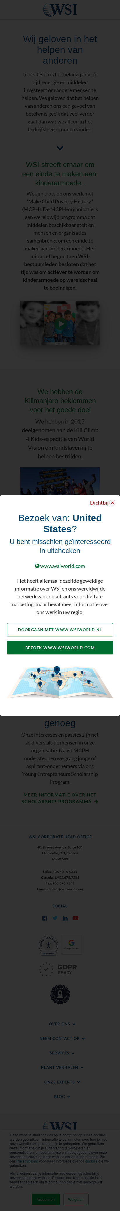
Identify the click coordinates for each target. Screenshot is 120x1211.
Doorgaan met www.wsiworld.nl (60, 629)
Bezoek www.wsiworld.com (60, 647)
